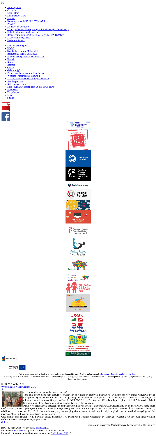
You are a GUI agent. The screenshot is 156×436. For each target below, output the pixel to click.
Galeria (5, 422)
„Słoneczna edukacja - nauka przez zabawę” (119, 374)
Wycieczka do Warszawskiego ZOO (18, 386)
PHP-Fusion (19, 430)
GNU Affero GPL (59, 433)
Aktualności (39, 427)
